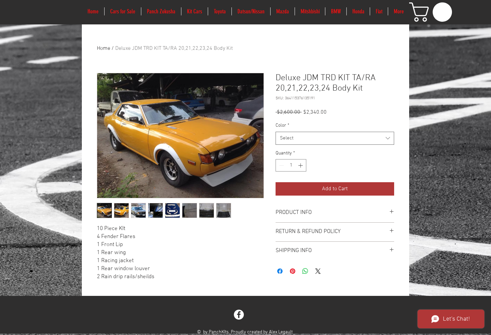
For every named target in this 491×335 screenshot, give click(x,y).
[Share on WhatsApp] (305, 271)
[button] (433, 12)
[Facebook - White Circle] (239, 315)
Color (282, 125)
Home (103, 48)
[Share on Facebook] (280, 271)
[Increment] (301, 165)
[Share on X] (318, 271)
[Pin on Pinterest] (293, 271)
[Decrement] (281, 165)
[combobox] (335, 138)
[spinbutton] (291, 165)
